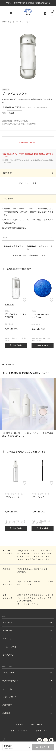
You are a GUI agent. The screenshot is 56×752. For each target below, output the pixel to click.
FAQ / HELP (36, 724)
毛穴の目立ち (36, 324)
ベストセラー (9, 304)
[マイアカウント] (45, 14)
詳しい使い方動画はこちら (14, 228)
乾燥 (6, 324)
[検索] (10, 14)
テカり (11, 324)
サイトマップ (41, 731)
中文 (35, 183)
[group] (28, 408)
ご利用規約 (18, 724)
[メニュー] (3, 14)
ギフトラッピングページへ (29, 604)
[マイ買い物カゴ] (52, 15)
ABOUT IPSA (8, 673)
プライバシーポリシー (18, 731)
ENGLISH (23, 183)
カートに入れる (42, 747)
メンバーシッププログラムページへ (33, 559)
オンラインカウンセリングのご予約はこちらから (28, 3)
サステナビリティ (10, 681)
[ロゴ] (28, 11)
